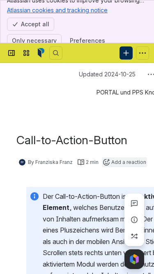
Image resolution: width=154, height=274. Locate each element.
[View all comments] (134, 203)
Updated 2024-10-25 (107, 74)
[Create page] (134, 236)
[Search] (55, 53)
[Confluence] (41, 53)
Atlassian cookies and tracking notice (57, 10)
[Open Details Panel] (134, 219)
